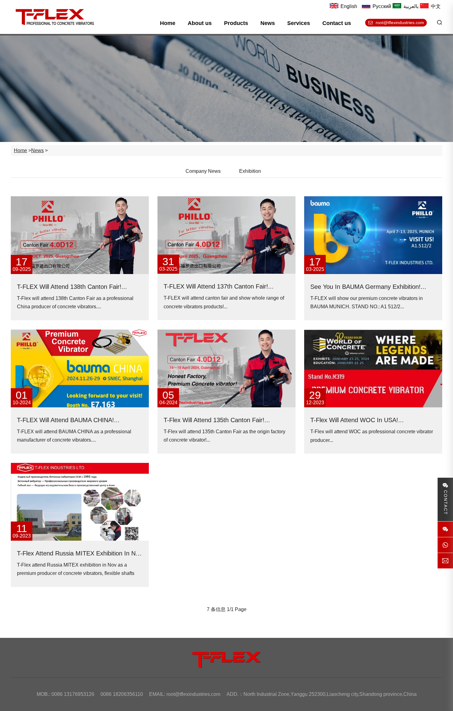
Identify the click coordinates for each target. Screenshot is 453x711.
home (20, 150)
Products (236, 23)
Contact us (336, 23)
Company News (203, 171)
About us (200, 23)
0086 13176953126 (72, 694)
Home (167, 23)
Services (298, 23)
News (267, 23)
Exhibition (250, 171)
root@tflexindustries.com (193, 694)
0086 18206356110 (121, 694)
